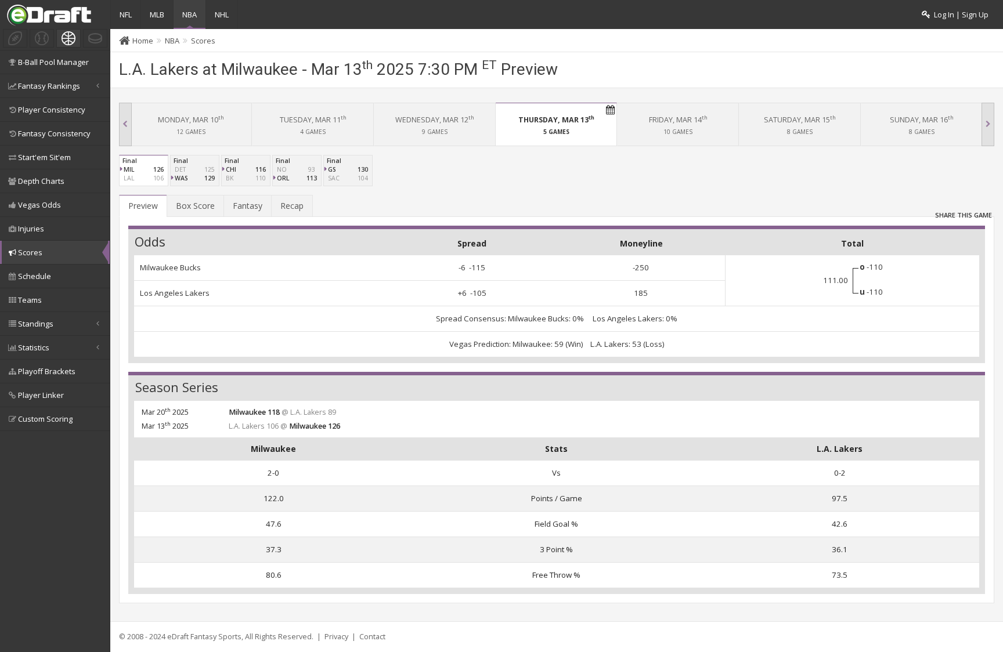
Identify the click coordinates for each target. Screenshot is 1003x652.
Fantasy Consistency (54, 133)
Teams (30, 300)
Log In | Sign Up (959, 15)
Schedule (34, 276)
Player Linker (41, 395)
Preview (143, 205)
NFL (126, 14)
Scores (30, 252)
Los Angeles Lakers (175, 293)
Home (142, 40)
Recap (292, 205)
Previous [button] (125, 124)
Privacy (336, 637)
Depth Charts (41, 181)
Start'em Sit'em (44, 157)
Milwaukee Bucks (170, 267)
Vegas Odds (39, 205)
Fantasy (247, 205)
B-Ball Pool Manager (53, 62)
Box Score (195, 205)
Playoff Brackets (46, 371)
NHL (222, 14)
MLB (157, 14)
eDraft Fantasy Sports (204, 637)
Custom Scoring (45, 419)
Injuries (31, 228)
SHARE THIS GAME (963, 212)
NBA (189, 14)
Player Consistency (51, 109)
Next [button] (988, 124)
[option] (191, 124)
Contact (372, 637)
